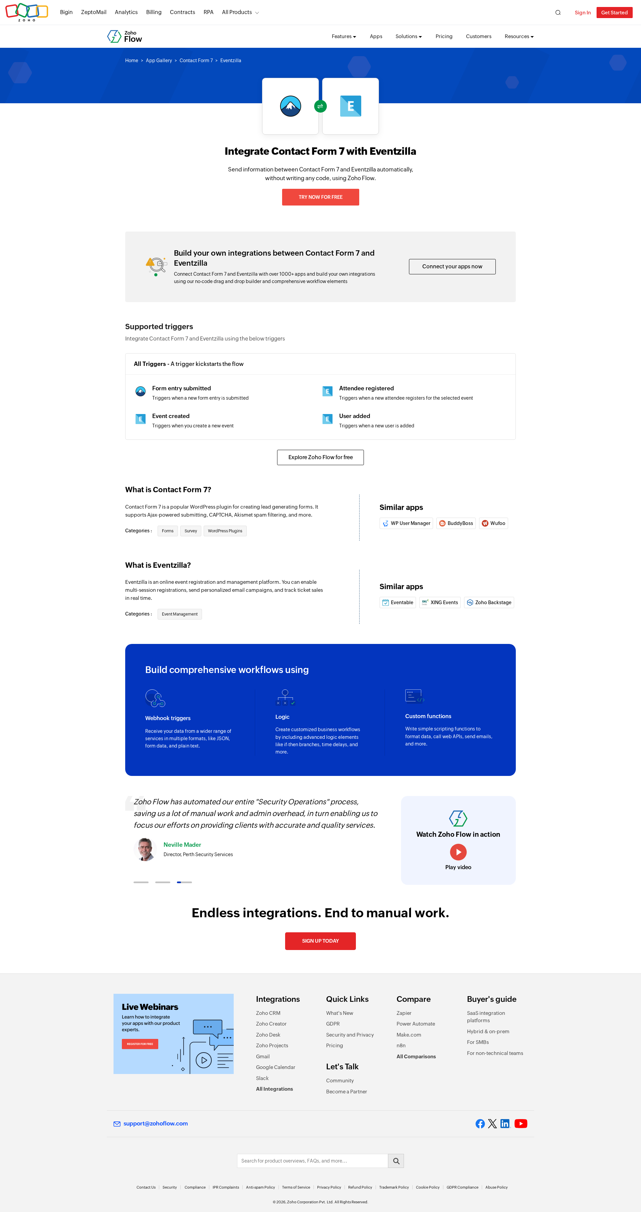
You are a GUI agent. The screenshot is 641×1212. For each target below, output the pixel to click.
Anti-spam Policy (260, 1187)
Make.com (409, 1035)
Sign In (583, 12)
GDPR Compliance (462, 1187)
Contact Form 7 (196, 60)
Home (131, 60)
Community (340, 1080)
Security (170, 1187)
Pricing (444, 36)
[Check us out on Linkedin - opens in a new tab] (505, 1123)
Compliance (195, 1187)
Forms (168, 531)
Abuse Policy (496, 1187)
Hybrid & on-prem (488, 1031)
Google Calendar (275, 1067)
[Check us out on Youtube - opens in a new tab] (520, 1123)
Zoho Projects (272, 1045)
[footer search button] (396, 1161)
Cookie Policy (428, 1187)
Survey (191, 531)
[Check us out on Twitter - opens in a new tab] (492, 1123)
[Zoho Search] (558, 12)
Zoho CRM (268, 1013)
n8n (401, 1045)
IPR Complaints (226, 1187)
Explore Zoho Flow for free (320, 457)
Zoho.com (26, 12)
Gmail (263, 1056)
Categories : (139, 530)
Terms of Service (296, 1187)
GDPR (333, 1024)
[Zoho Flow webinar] (174, 1034)
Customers (478, 36)
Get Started (614, 12)
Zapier (404, 1013)
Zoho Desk (268, 1035)
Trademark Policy (394, 1187)
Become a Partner (346, 1091)
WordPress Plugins (225, 531)
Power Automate (416, 1024)
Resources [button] (517, 36)
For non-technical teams (495, 1053)
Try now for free (321, 197)
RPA (209, 12)
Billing (154, 12)
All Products (237, 12)
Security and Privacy (350, 1035)
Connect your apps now (452, 266)
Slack (262, 1078)
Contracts (182, 12)
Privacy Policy (329, 1187)
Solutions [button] (406, 36)
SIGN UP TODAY (320, 941)
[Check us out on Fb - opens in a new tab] (480, 1123)
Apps (376, 36)
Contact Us (146, 1187)
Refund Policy (360, 1187)
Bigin (66, 12)
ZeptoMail (93, 12)
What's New (339, 1013)
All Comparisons (416, 1056)
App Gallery (159, 60)
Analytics (126, 12)
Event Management (180, 614)
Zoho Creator (271, 1024)
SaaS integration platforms (486, 1017)
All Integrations (274, 1089)
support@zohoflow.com (156, 1123)
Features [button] (342, 36)
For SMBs (478, 1042)
